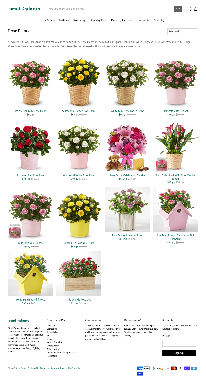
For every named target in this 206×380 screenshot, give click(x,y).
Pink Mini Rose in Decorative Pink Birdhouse (175, 237)
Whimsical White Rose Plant (79, 175)
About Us (51, 325)
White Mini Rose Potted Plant (127, 111)
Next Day (159, 20)
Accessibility (52, 332)
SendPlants (21, 368)
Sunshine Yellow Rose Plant (79, 243)
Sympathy (79, 20)
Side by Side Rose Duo (78, 299)
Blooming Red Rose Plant (30, 175)
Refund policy (53, 349)
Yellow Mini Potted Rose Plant (79, 111)
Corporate (143, 20)
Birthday (64, 20)
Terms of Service (54, 342)
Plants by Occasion (122, 20)
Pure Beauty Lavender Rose (127, 235)
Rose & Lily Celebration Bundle (127, 175)
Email (166, 336)
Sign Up (179, 353)
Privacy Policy (53, 346)
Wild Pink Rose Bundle (30, 243)
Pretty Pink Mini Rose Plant (30, 111)
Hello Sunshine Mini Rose (30, 299)
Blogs (49, 339)
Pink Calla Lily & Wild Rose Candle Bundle (175, 177)
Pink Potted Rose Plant (175, 111)
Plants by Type (98, 20)
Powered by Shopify (70, 368)
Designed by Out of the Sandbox (43, 368)
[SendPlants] (25, 9)
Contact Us (52, 329)
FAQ (49, 335)
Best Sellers (48, 20)
